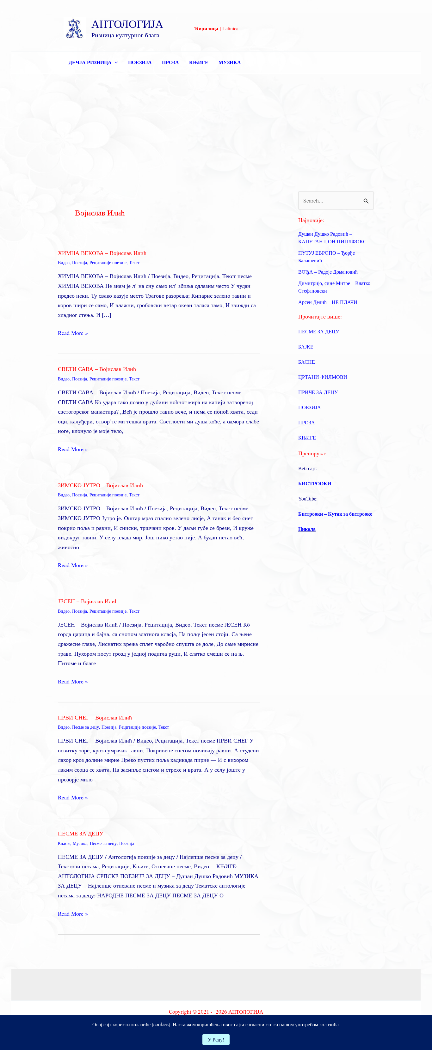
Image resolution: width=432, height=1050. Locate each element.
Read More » (73, 333)
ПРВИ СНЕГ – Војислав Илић (95, 717)
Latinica (230, 28)
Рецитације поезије (108, 262)
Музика (80, 843)
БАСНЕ (306, 361)
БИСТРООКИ (314, 483)
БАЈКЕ (305, 346)
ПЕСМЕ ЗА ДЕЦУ (80, 833)
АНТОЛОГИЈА (127, 23)
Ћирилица (206, 28)
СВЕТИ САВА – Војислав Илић (97, 369)
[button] (115, 62)
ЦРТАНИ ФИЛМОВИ (322, 376)
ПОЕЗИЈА (140, 62)
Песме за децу (85, 727)
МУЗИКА (230, 62)
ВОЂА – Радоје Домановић (328, 271)
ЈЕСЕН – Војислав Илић (88, 601)
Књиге (64, 843)
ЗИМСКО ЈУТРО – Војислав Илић (100, 485)
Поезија (79, 262)
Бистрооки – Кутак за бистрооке (335, 513)
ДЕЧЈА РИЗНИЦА (90, 62)
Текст (134, 262)
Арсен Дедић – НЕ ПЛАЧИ (327, 302)
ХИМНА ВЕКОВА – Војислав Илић (102, 253)
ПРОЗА (170, 62)
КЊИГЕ (198, 62)
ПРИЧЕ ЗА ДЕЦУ (318, 392)
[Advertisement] (216, 121)
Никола (307, 528)
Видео (64, 262)
